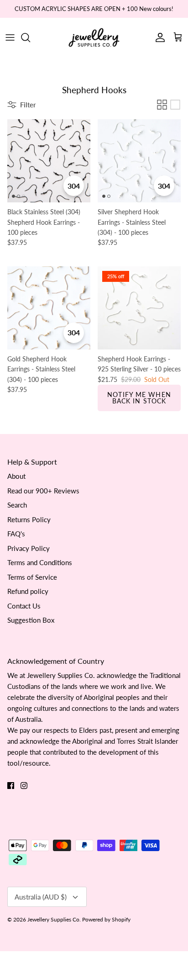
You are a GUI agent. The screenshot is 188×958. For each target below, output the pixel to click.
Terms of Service (32, 577)
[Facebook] (10, 785)
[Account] (158, 37)
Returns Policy (29, 519)
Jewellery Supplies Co (53, 919)
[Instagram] (24, 785)
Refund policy (27, 591)
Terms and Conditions (39, 562)
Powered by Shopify (106, 919)
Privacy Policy (28, 548)
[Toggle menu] (10, 37)
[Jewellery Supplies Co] (94, 37)
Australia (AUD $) (41, 897)
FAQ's (16, 533)
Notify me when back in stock (139, 398)
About (16, 476)
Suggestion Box (30, 620)
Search (17, 505)
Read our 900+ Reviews (43, 491)
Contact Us (24, 606)
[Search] (30, 37)
